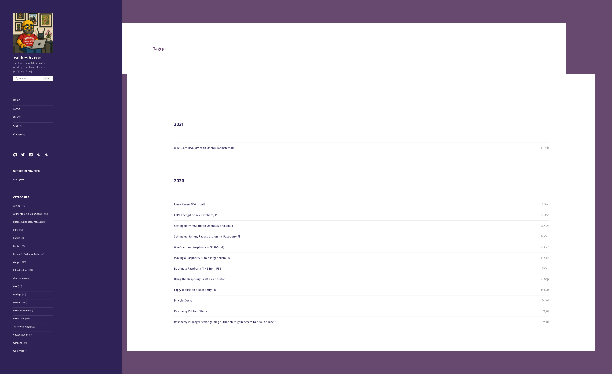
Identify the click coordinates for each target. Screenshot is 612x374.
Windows (17, 343)
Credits (17, 125)
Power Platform (21, 310)
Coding (16, 238)
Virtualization (20, 334)
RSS (15, 179)
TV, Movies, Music (22, 326)
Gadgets (17, 262)
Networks (18, 302)
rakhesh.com (27, 58)
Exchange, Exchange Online (27, 254)
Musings (17, 294)
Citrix (15, 230)
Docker (16, 246)
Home (16, 100)
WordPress (18, 351)
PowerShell (19, 318)
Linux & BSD (19, 278)
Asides (16, 205)
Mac (15, 286)
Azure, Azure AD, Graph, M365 (27, 214)
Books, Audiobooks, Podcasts (28, 222)
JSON (21, 179)
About (16, 108)
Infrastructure (20, 270)
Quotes (17, 117)
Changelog (19, 134)
